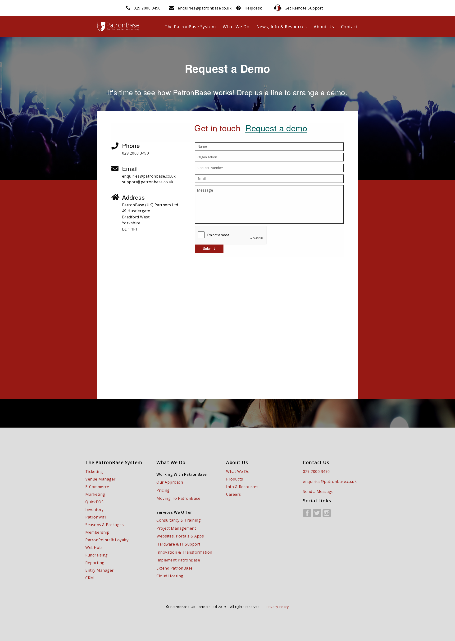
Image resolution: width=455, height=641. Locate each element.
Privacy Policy (277, 606)
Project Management (176, 528)
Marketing (95, 494)
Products (234, 479)
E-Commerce (97, 486)
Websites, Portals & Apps (180, 536)
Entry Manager (99, 570)
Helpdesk (253, 8)
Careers (233, 494)
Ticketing (94, 471)
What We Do (236, 26)
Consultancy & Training (178, 520)
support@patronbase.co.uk (147, 181)
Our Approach (169, 482)
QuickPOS (94, 501)
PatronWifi (95, 517)
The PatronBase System (190, 26)
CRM (89, 577)
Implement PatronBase (178, 560)
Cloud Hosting (169, 576)
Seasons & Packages (104, 524)
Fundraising (96, 555)
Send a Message (318, 491)
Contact (349, 26)
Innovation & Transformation (184, 552)
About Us (324, 26)
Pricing (163, 490)
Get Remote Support (304, 8)
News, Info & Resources (281, 26)
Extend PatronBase (174, 568)
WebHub (93, 547)
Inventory (94, 509)
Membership (97, 532)
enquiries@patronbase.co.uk (205, 8)
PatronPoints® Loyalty (107, 539)
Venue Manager (100, 479)
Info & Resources (242, 486)
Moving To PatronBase (178, 498)
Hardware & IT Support (178, 544)
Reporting (95, 562)
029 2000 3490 (147, 8)
